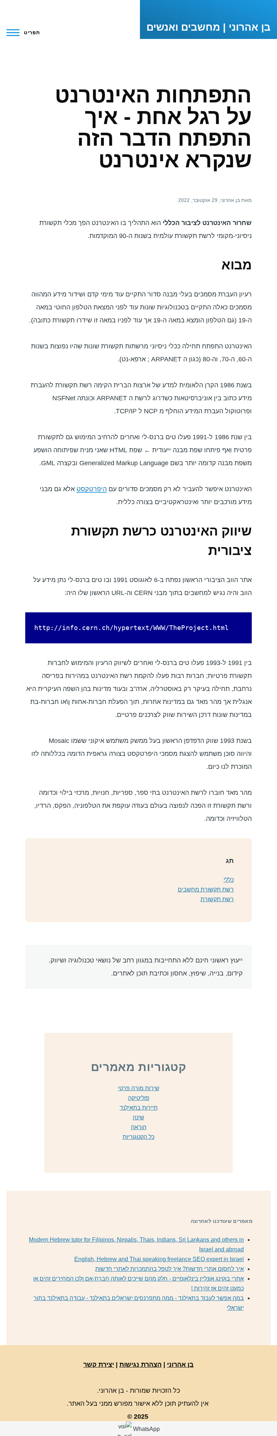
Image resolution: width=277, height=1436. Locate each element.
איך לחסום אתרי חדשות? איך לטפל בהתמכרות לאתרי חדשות (169, 1269)
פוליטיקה (138, 1098)
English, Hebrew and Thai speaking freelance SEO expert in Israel (159, 1259)
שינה (138, 1117)
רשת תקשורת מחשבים (206, 889)
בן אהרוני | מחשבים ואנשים (208, 27)
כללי (229, 880)
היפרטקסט (91, 489)
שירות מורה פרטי (138, 1088)
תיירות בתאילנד (139, 1108)
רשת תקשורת (217, 899)
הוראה (138, 1127)
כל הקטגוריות (138, 1137)
